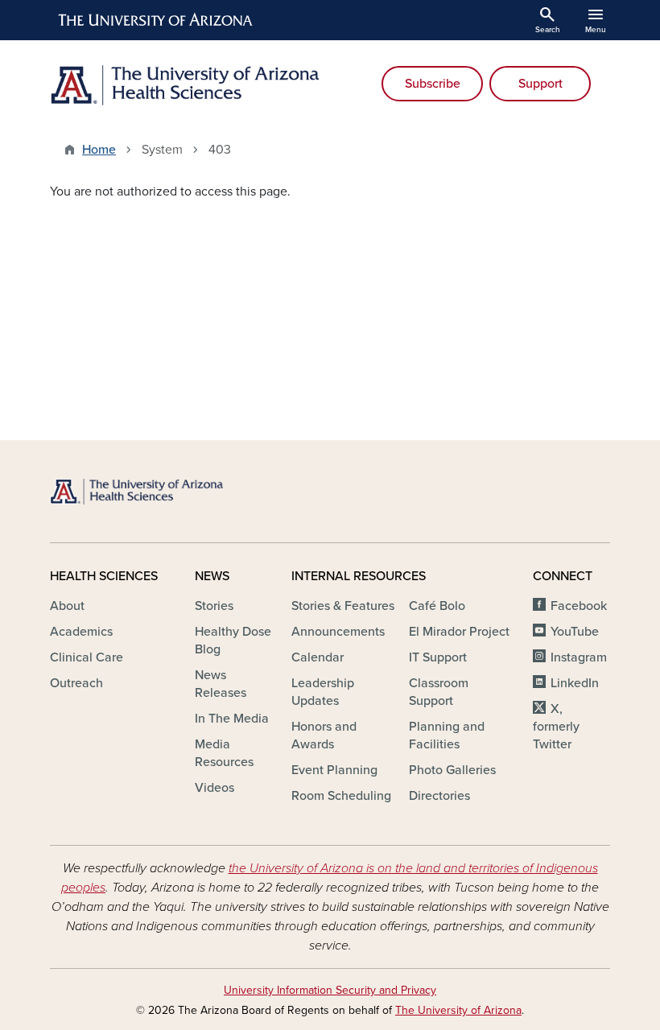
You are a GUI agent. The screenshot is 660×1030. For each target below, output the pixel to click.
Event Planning (334, 770)
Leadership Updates (322, 692)
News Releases (220, 684)
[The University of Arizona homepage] (156, 20)
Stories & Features (342, 606)
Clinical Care (86, 657)
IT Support (438, 657)
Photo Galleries (452, 770)
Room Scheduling (341, 796)
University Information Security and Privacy (330, 990)
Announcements (338, 632)
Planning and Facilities (447, 735)
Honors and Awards (324, 735)
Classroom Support (438, 692)
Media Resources (224, 753)
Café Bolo (437, 606)
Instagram (579, 657)
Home (99, 150)
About (67, 606)
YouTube (575, 632)
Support (540, 84)
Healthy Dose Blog (233, 640)
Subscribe (432, 84)
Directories (439, 796)
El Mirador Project (459, 632)
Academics (81, 632)
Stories (214, 606)
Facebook (579, 606)
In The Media (232, 719)
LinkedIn (575, 683)
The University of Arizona (458, 1010)
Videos (214, 788)
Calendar (317, 657)
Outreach (76, 683)
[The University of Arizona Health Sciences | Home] (185, 85)
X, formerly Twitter (556, 726)
